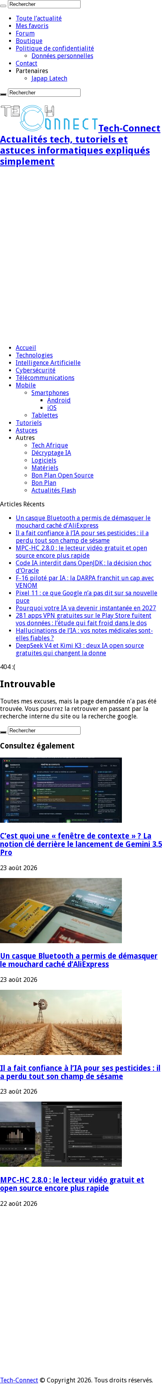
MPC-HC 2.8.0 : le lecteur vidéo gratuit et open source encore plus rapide (81, 551)
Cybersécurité (35, 370)
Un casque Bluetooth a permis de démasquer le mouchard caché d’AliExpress (83, 521)
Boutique (29, 41)
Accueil (26, 348)
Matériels (44, 468)
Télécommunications (45, 378)
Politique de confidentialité (55, 48)
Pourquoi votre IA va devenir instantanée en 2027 (86, 608)
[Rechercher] (3, 6)
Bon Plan (43, 483)
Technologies (34, 355)
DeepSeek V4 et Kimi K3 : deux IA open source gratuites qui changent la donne (80, 649)
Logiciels (43, 460)
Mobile (26, 385)
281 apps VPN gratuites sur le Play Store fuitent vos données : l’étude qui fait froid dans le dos (83, 619)
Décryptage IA (51, 453)
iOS (52, 408)
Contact (26, 63)
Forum (25, 33)
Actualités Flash (53, 490)
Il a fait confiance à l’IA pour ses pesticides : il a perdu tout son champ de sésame (82, 536)
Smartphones (50, 393)
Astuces (26, 430)
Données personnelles (62, 56)
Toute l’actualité (39, 18)
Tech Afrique (49, 445)
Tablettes (44, 415)
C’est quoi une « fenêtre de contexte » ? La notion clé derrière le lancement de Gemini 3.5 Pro (81, 844)
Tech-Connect (19, 1380)
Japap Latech (49, 78)
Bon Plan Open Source (62, 475)
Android (59, 400)
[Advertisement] (81, 256)
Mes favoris (32, 26)
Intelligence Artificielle (48, 363)
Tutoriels (29, 423)
